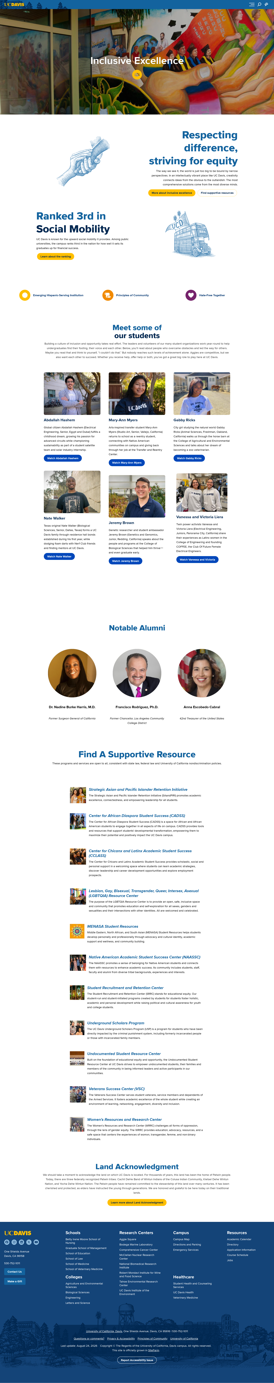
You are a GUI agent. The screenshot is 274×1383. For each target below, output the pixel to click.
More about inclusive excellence (172, 193)
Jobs (230, 1260)
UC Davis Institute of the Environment (134, 1292)
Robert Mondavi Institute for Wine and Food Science (140, 1274)
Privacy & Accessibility (121, 1338)
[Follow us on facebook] (6, 1242)
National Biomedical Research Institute (137, 1265)
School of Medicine (77, 1264)
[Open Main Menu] (252, 4)
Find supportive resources (217, 193)
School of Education (78, 1253)
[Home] (17, 1232)
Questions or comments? (89, 1338)
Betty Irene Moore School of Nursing (83, 1241)
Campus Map (181, 1239)
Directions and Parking (187, 1244)
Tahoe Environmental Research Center (138, 1283)
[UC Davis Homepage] (14, 4)
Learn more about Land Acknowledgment (137, 1202)
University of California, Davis (104, 1331)
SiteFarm (153, 1350)
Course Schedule (237, 1255)
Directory (232, 1244)
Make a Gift (15, 1281)
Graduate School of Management (86, 1248)
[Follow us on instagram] (14, 1242)
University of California (184, 1338)
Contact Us (15, 1272)
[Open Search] (259, 4)
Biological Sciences (77, 1292)
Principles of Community (152, 1338)
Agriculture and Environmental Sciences (84, 1285)
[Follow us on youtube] (36, 1242)
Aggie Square (127, 1239)
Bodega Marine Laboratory (136, 1244)
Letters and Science (78, 1303)
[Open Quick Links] (266, 4)
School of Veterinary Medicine (84, 1269)
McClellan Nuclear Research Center (136, 1256)
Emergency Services (186, 1250)
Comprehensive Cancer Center (138, 1250)
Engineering (73, 1298)
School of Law (74, 1259)
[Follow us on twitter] (29, 1242)
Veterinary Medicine (185, 1298)
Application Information (241, 1250)
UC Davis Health (183, 1292)
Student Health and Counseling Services (192, 1285)
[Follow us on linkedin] (21, 1242)
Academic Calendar (239, 1239)
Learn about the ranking (55, 256)
